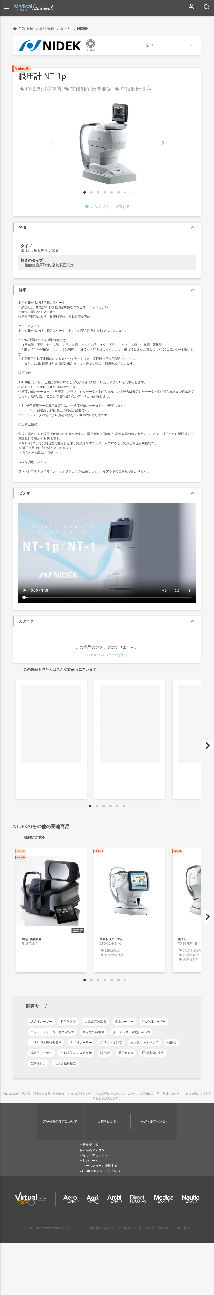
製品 (149, 45)
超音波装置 (68, 1021)
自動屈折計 (38, 1063)
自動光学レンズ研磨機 (76, 1053)
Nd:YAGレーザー (154, 1021)
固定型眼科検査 (93, 1032)
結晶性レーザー (41, 1021)
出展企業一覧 (89, 1145)
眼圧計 (105, 1053)
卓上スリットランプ (144, 1042)
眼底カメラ (126, 1053)
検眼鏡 (171, 1042)
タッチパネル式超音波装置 (131, 1032)
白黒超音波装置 (95, 1021)
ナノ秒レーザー (81, 1042)
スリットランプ (111, 1042)
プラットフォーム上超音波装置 (52, 1032)
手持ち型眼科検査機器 (46, 1042)
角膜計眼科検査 (65, 1063)
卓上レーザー (124, 1021)
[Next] (162, 142)
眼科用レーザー (41, 1053)
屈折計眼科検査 (153, 1053)
